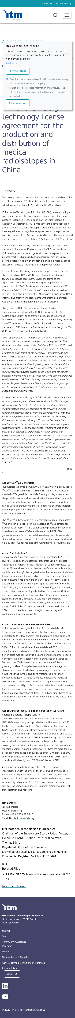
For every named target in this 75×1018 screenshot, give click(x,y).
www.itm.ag (8, 700)
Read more (11, 63)
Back (5, 864)
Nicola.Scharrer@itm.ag (22, 818)
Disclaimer (7, 945)
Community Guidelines (14, 941)
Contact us (12, 974)
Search (5, 936)
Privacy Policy (9, 968)
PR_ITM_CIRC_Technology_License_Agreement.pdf (36, 874)
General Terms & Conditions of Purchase (23, 962)
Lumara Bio (47, 3)
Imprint (6, 951)
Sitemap (6, 930)
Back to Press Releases (14, 886)
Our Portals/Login (64, 3)
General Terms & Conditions (16, 957)
